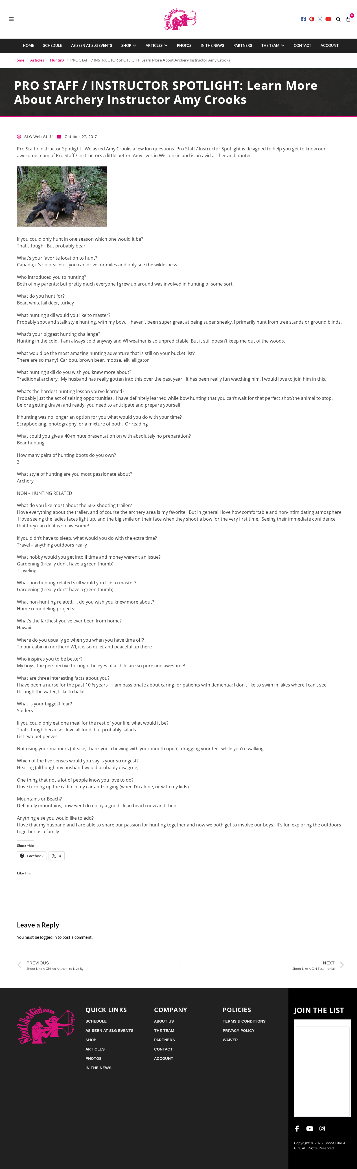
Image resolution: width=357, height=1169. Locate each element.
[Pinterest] (312, 19)
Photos (184, 45)
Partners (242, 45)
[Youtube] (328, 19)
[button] (338, 19)
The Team (270, 45)
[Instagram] (320, 19)
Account (330, 45)
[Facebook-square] (304, 19)
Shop (126, 45)
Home (28, 45)
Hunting (57, 60)
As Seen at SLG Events (91, 45)
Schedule (52, 45)
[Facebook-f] (297, 1128)
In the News (212, 45)
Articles (154, 45)
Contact (302, 45)
